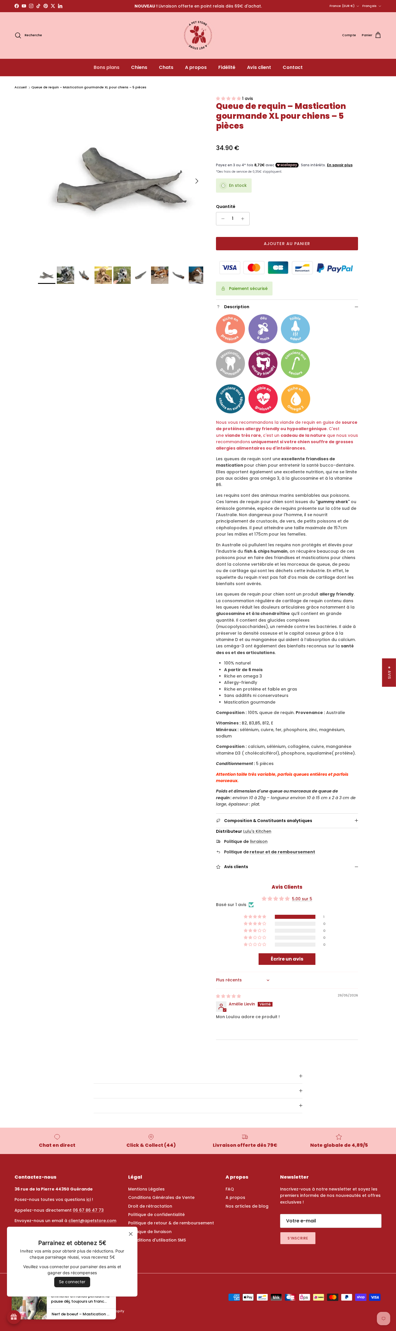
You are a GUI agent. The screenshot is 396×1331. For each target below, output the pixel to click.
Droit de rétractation (150, 1206)
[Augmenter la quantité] (244, 218)
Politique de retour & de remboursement (171, 1223)
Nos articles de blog (247, 1206)
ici (88, 1199)
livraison (259, 841)
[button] (229, 98)
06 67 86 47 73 (88, 1210)
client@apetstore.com (92, 1221)
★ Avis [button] (389, 672)
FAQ (230, 1189)
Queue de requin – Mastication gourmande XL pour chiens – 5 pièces (88, 87)
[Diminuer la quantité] (221, 218)
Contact (293, 67)
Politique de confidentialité (156, 1214)
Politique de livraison (150, 1232)
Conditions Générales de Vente (161, 1197)
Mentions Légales (146, 1189)
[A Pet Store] (198, 35)
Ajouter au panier (287, 244)
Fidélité (226, 67)
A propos (196, 67)
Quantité (225, 206)
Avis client (259, 67)
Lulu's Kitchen (257, 831)
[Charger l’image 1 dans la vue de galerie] (120, 178)
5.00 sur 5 (302, 899)
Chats (166, 67)
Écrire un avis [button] (287, 959)
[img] (228, 996)
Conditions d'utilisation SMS (157, 1240)
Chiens (139, 67)
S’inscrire (298, 1238)
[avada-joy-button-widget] (14, 1317)
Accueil (20, 87)
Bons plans (106, 67)
